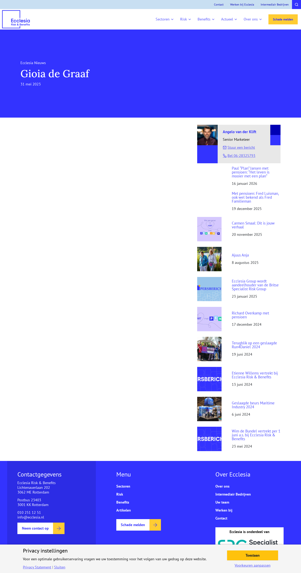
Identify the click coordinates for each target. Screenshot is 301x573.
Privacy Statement (37, 567)
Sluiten (59, 567)
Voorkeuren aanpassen (252, 565)
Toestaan (253, 555)
